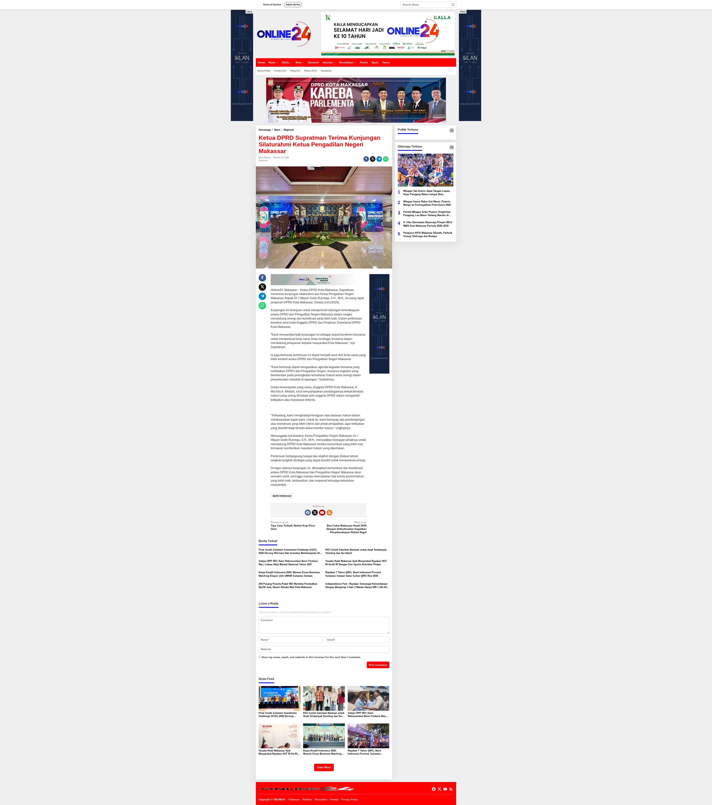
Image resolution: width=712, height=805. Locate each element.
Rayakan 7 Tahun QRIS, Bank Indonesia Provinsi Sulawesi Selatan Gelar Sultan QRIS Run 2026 (353, 574)
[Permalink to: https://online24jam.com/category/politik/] (451, 130)
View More (324, 767)
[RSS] (329, 513)
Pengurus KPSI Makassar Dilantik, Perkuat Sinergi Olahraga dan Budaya (427, 234)
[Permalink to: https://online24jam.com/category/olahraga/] (451, 147)
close (249, 11)
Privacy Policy (350, 799)
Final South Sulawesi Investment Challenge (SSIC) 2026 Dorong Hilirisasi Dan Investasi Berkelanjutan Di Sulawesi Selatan (289, 551)
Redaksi (307, 799)
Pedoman (294, 799)
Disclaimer (321, 799)
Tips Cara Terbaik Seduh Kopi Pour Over (293, 525)
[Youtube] (322, 513)
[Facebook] (308, 513)
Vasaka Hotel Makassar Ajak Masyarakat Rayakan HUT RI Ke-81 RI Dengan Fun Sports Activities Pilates (356, 563)
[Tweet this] (372, 159)
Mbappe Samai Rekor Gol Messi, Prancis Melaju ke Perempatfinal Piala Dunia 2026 (427, 203)
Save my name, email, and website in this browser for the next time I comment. (311, 657)
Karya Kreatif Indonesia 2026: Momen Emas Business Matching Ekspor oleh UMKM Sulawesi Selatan (289, 574)
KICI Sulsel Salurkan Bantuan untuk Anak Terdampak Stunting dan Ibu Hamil (355, 551)
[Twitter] (315, 513)
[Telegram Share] (379, 159)
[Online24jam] (284, 33)
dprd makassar (282, 495)
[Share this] (366, 159)
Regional (263, 160)
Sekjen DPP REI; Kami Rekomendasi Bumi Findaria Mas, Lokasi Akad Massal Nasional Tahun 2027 (288, 563)
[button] (453, 4)
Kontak (334, 799)
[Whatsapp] (385, 159)
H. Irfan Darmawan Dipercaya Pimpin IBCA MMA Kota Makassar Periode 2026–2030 (427, 224)
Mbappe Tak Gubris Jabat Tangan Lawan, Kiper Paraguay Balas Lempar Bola (426, 193)
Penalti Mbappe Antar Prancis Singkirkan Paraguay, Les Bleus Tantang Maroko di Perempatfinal (427, 214)
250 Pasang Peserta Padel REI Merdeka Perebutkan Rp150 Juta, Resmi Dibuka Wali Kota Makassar (288, 585)
